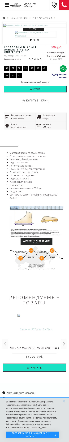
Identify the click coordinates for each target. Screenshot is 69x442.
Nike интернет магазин (21, 393)
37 (13, 68)
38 (19, 68)
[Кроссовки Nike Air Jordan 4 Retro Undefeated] (34, 25)
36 (7, 68)
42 (44, 68)
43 (7, 75)
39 (25, 68)
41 (38, 68)
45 (19, 75)
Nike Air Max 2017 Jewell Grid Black (34, 347)
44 (13, 75)
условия (36, 424)
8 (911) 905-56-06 (64, 5)
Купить (37, 89)
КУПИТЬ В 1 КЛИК (37, 100)
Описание (9, 143)
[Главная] (3, 17)
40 (32, 68)
